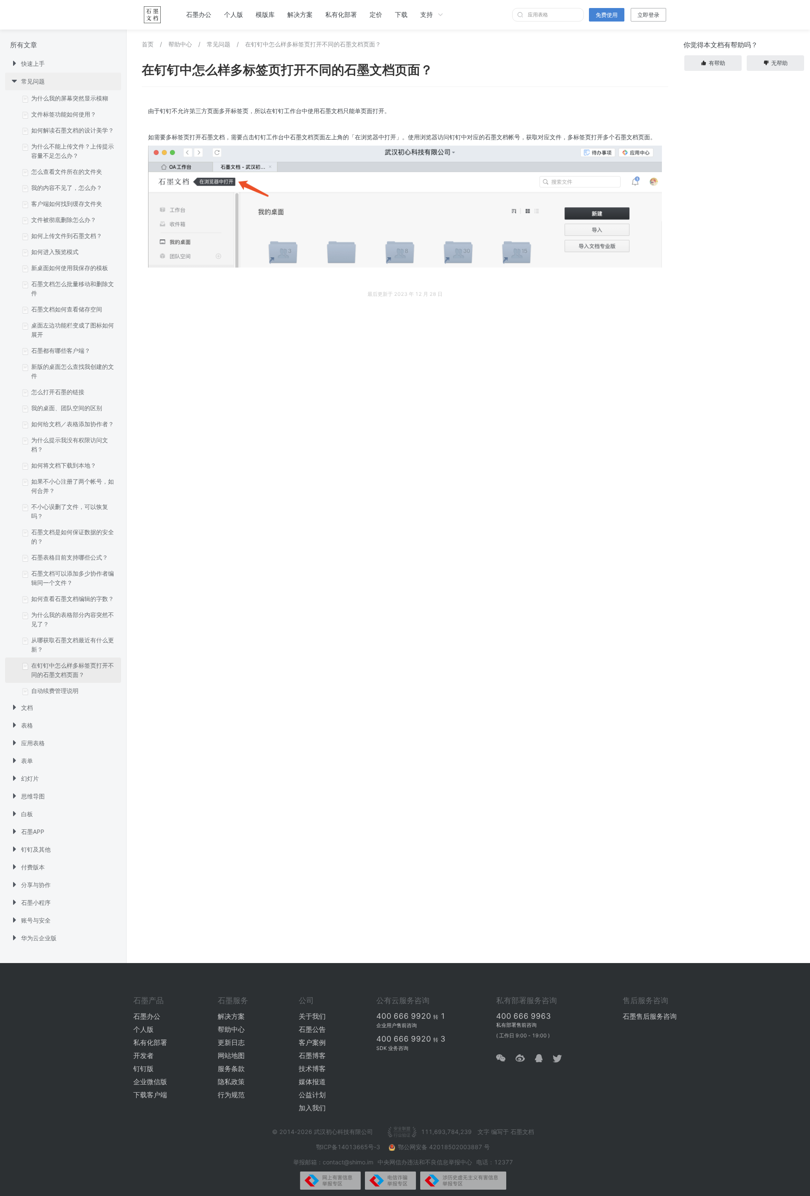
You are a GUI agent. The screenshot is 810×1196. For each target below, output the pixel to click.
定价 (376, 14)
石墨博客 (312, 1055)
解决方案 (300, 14)
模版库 (265, 14)
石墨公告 (312, 1029)
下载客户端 (150, 1094)
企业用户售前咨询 (396, 1025)
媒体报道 (312, 1081)
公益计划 (312, 1094)
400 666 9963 (523, 1016)
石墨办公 (198, 14)
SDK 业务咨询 (392, 1048)
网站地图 (231, 1055)
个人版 (233, 14)
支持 (426, 14)
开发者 (143, 1055)
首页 (148, 44)
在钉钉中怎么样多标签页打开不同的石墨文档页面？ (313, 44)
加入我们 (312, 1108)
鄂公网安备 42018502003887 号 (444, 1146)
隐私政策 (231, 1081)
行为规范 (231, 1094)
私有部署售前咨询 (516, 1025)
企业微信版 (150, 1081)
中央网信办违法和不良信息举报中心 (425, 1162)
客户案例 (312, 1042)
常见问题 (218, 44)
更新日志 (231, 1042)
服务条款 (231, 1068)
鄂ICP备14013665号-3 (349, 1146)
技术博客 (312, 1068)
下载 (401, 14)
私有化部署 (341, 14)
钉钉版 (143, 1068)
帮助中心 (180, 44)
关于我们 (312, 1016)
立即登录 (648, 14)
